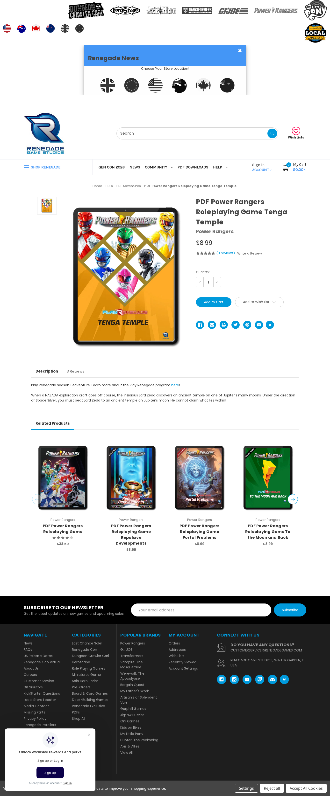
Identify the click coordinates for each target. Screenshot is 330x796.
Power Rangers (132, 643)
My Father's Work (134, 691)
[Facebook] (200, 325)
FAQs (28, 649)
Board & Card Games (90, 693)
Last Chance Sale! (87, 643)
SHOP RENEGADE (45, 167)
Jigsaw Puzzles (132, 715)
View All (126, 752)
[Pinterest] (247, 325)
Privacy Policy (35, 718)
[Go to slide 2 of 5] (293, 499)
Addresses (177, 649)
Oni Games (129, 721)
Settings (246, 788)
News (134, 167)
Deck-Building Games (90, 699)
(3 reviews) (226, 253)
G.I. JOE (126, 649)
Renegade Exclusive (88, 706)
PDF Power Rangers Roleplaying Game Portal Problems (199, 531)
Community (156, 167)
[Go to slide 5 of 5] (37, 499)
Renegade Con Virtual (42, 662)
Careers (30, 674)
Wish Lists (296, 137)
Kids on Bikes (130, 727)
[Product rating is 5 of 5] (205, 253)
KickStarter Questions (42, 693)
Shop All (78, 718)
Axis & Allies (129, 746)
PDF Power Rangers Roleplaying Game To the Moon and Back (268, 531)
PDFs (76, 712)
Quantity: (203, 272)
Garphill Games (133, 708)
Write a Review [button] (249, 253)
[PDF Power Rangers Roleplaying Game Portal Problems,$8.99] (200, 478)
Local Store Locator (40, 699)
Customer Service (39, 680)
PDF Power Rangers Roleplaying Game (63, 528)
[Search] (272, 133)
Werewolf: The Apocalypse (132, 676)
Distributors (33, 687)
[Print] (224, 325)
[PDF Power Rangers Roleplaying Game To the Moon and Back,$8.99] (268, 478)
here (175, 385)
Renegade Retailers (40, 724)
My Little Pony (131, 733)
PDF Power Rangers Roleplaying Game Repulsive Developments (131, 534)
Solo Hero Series (85, 680)
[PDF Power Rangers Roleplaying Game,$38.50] (63, 478)
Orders (174, 643)
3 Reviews (75, 371)
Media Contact (36, 706)
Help (218, 167)
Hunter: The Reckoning (139, 740)
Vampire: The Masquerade (131, 665)
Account (261, 167)
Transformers (131, 655)
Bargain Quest (132, 684)
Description (47, 371)
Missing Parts (34, 712)
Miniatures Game (86, 674)
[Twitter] (235, 325)
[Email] (212, 325)
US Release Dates (38, 655)
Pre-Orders (81, 687)
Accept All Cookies (306, 788)
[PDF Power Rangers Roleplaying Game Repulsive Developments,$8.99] (131, 478)
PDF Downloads (193, 167)
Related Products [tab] (53, 423)
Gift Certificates (286, 101)
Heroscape (81, 662)
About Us (31, 668)
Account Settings (183, 668)
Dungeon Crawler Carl (90, 655)
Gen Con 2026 (112, 167)
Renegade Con (84, 649)
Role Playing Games (88, 668)
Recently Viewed (182, 662)
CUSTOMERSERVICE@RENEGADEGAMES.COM (266, 650)
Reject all (272, 788)
